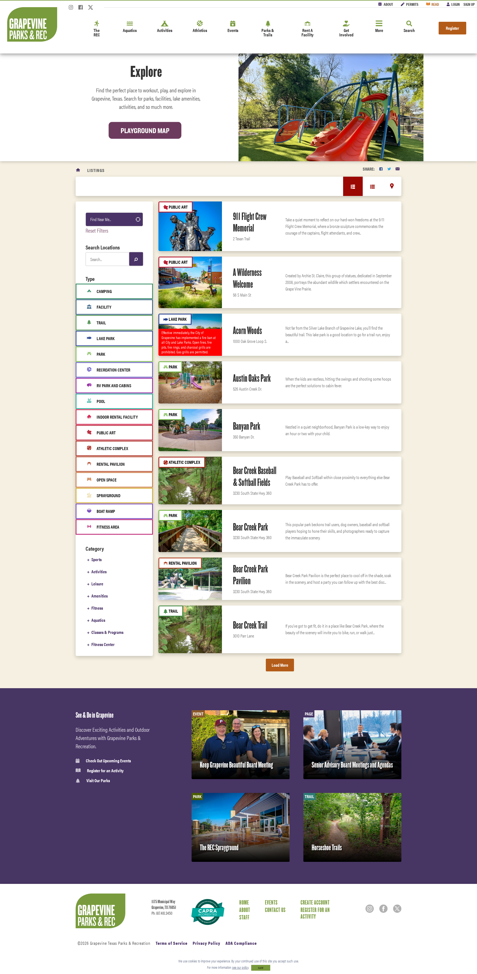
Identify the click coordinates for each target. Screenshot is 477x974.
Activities (164, 30)
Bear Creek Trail (250, 625)
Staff (244, 917)
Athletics (200, 30)
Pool (101, 401)
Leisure (97, 583)
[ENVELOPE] (397, 169)
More (379, 30)
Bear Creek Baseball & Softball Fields (254, 476)
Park (101, 354)
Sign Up (469, 4)
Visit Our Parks (98, 780)
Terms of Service (171, 943)
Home (244, 902)
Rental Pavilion (111, 464)
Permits (412, 4)
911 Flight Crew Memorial (249, 222)
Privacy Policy (206, 943)
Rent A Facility (307, 32)
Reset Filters (97, 230)
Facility (104, 307)
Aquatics (130, 30)
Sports (96, 559)
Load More (280, 665)
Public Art (106, 432)
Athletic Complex (112, 448)
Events (232, 30)
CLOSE (260, 968)
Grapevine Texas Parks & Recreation (120, 943)
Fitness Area (108, 527)
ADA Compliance (241, 943)
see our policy (240, 967)
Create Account (315, 902)
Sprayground (108, 495)
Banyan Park (246, 426)
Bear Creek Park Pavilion (250, 574)
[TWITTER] (389, 169)
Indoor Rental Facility (117, 417)
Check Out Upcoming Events (108, 760)
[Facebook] (80, 9)
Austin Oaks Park (252, 378)
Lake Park (106, 338)
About (388, 4)
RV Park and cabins (114, 385)
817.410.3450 (164, 913)
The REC (97, 32)
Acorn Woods (247, 330)
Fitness (97, 608)
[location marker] (392, 186)
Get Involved (346, 32)
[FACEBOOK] (381, 169)
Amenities (99, 596)
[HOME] (78, 170)
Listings (96, 170)
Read (435, 4)
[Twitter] (90, 9)
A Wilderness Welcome (247, 278)
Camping (104, 291)
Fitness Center (103, 644)
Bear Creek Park (250, 526)
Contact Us (275, 909)
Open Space (106, 480)
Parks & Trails (267, 32)
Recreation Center (113, 370)
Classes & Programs (107, 632)
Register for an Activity (105, 770)
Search (409, 30)
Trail (101, 322)
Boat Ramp (106, 511)
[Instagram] (71, 9)
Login (455, 4)
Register (452, 28)
